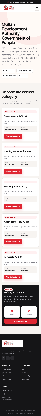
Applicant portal (20, 321)
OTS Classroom (6, 376)
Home (4, 19)
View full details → (13, 136)
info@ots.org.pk (6, 394)
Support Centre (6, 379)
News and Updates (27, 376)
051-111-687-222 (7, 391)
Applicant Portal (6, 373)
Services (24, 373)
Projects (11, 19)
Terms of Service (20, 413)
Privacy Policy (10, 413)
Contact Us (25, 379)
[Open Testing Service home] (11, 8)
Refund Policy (30, 413)
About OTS (25, 369)
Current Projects (6, 369)
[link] (20, 124)
